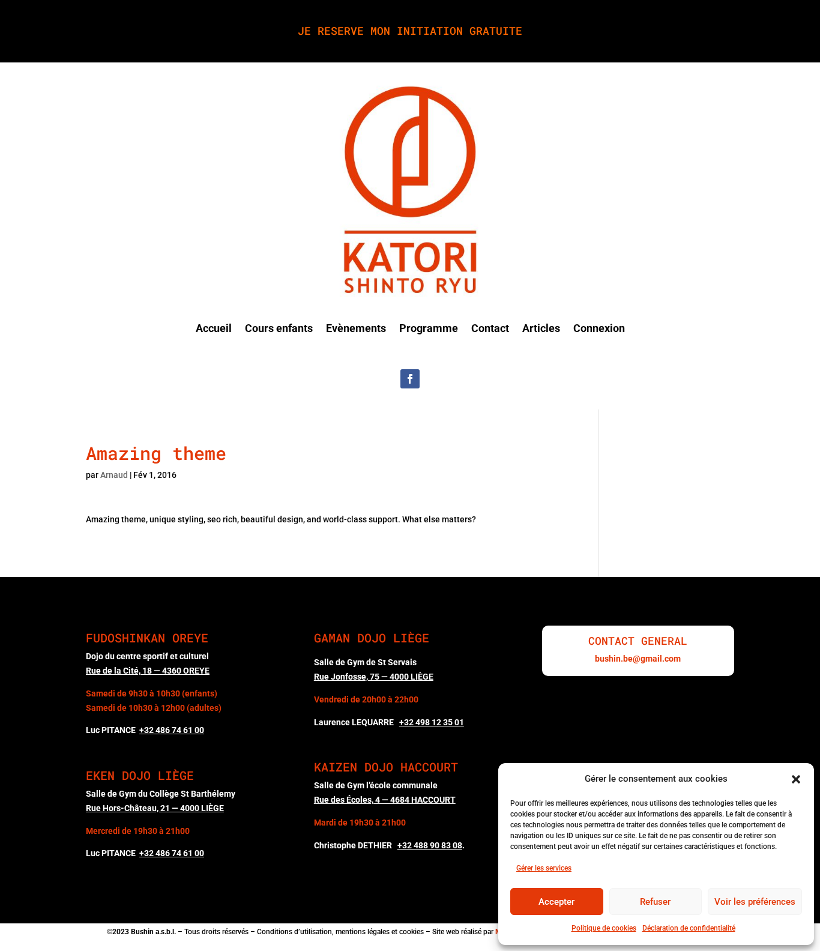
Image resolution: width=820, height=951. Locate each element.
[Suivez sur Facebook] (410, 378)
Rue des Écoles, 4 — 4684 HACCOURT (385, 800)
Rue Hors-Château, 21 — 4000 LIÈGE (155, 808)
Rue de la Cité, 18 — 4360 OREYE (148, 670)
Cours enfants (279, 328)
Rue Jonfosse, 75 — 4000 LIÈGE (373, 676)
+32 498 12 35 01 (431, 722)
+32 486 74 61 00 (171, 853)
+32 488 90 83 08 (429, 845)
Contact (490, 328)
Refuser (655, 901)
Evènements (356, 328)
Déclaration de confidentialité (688, 928)
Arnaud (114, 475)
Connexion (599, 328)
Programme (428, 328)
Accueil (214, 328)
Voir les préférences (754, 901)
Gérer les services (543, 868)
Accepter (556, 901)
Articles (541, 328)
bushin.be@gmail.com (638, 658)
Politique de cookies (603, 928)
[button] (796, 779)
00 (171, 730)
